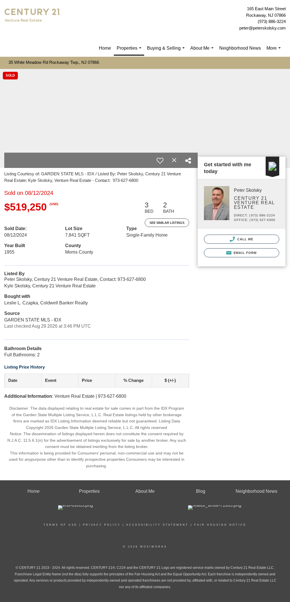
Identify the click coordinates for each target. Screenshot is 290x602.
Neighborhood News (240, 48)
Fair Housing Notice (220, 524)
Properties (130, 51)
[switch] (160, 160)
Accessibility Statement (157, 524)
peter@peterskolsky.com (262, 28)
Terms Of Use (60, 524)
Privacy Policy (102, 524)
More (274, 51)
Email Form (245, 252)
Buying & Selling (167, 51)
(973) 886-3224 (272, 21)
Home (105, 48)
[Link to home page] (34, 18)
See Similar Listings (167, 222)
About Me (203, 51)
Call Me (244, 239)
